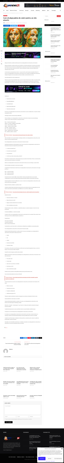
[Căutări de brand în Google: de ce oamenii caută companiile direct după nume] (9, 362)
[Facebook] (1, 54)
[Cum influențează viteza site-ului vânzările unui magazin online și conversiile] (23, 376)
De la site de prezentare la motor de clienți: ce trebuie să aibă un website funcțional (56, 35)
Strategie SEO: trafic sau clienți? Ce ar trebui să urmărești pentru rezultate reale (36, 382)
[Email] (1, 64)
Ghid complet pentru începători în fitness (55, 76)
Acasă (7, 10)
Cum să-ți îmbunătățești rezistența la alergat (54, 66)
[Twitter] (1, 56)
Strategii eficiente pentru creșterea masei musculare (55, 71)
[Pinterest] (1, 61)
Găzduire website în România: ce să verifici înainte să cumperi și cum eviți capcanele (55, 60)
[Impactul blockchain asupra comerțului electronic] (23, 390)
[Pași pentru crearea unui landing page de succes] (9, 390)
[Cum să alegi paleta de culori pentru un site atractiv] (22, 37)
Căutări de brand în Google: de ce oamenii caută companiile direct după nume (8, 368)
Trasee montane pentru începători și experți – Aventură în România (13, 344)
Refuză (49, 458)
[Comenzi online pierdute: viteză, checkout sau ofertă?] (47, 47)
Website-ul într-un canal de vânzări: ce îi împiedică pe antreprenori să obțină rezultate (36, 368)
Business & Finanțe (13, 10)
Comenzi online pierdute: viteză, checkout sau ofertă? (55, 46)
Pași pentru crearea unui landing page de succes (9, 396)
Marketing (38, 10)
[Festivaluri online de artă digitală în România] (36, 390)
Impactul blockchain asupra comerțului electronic (22, 396)
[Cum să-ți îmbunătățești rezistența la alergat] (47, 66)
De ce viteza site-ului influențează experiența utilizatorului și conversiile (21, 368)
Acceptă (42, 458)
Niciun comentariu (19, 22)
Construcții (21, 10)
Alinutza (8, 22)
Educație (26, 10)
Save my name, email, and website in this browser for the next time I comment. (19, 419)
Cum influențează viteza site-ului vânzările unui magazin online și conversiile (22, 382)
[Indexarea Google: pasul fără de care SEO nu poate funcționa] (47, 42)
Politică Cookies (48, 461)
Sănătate (43, 10)
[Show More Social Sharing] (26, 26)
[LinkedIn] (1, 59)
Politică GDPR (53, 461)
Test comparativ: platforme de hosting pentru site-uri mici (32, 344)
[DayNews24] (11, 5)
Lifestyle (32, 10)
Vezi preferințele (58, 458)
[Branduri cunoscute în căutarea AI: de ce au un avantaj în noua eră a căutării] (9, 376)
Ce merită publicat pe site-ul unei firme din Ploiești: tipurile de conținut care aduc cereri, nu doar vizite (56, 29)
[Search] (60, 10)
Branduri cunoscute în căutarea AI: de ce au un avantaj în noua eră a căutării (9, 382)
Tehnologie (54, 10)
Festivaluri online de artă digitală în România (36, 396)
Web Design (5, 15)
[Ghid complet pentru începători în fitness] (47, 76)
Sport (48, 10)
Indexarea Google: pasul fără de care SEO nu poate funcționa (55, 41)
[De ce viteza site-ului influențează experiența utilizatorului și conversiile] (23, 362)
